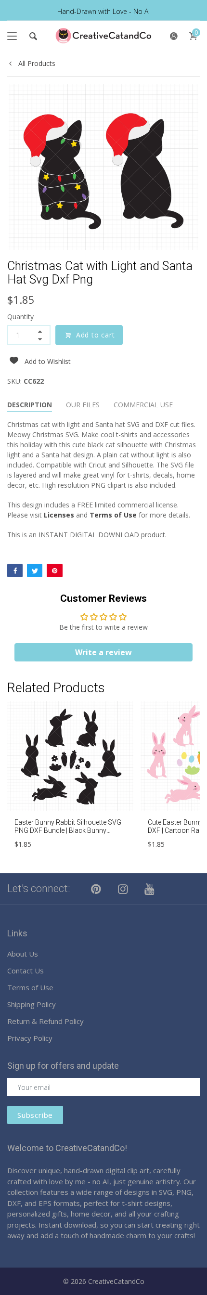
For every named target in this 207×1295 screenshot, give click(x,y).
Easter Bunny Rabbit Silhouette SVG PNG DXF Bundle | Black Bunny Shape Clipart (67, 830)
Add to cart (95, 334)
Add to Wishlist (48, 361)
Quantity (20, 316)
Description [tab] (29, 404)
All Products (35, 63)
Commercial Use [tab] (143, 404)
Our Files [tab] (83, 404)
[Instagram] (123, 889)
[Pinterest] (54, 570)
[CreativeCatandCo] (103, 36)
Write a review (103, 652)
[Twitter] (34, 570)
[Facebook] (15, 570)
